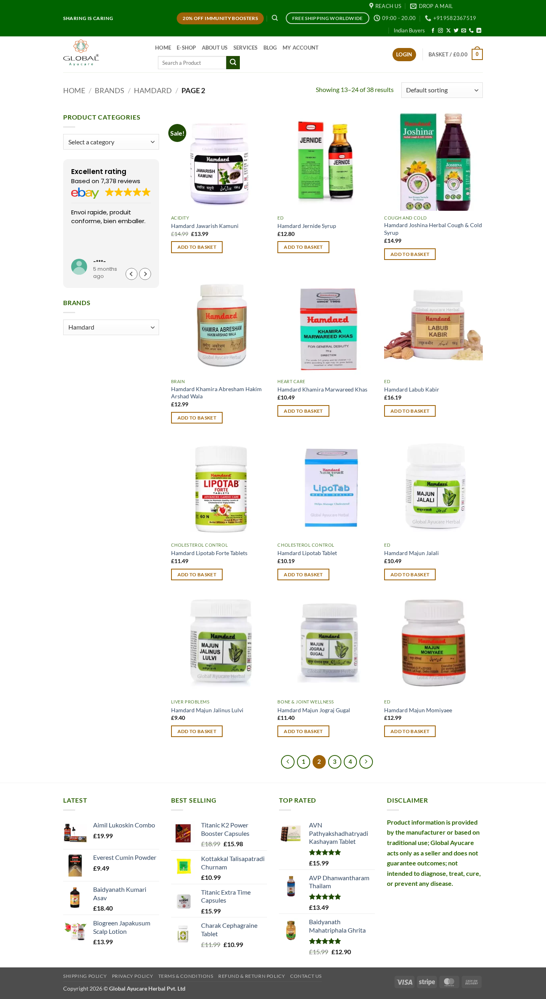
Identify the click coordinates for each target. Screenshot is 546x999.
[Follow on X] (448, 31)
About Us (215, 47)
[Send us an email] (463, 31)
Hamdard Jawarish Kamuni (205, 225)
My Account (301, 47)
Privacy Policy (132, 976)
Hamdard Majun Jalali (411, 552)
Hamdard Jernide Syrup (306, 225)
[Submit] (233, 63)
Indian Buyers (409, 30)
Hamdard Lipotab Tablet (307, 552)
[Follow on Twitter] (456, 31)
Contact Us (306, 976)
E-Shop (186, 47)
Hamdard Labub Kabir (411, 389)
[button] (404, 54)
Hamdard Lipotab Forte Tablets (209, 552)
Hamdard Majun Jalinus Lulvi (207, 710)
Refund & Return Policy (251, 976)
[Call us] (471, 31)
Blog (270, 47)
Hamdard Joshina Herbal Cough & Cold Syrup (433, 229)
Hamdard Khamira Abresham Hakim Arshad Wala (216, 393)
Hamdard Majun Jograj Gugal (313, 710)
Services (245, 47)
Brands (109, 90)
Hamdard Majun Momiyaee (418, 710)
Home (163, 47)
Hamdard (153, 90)
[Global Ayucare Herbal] (103, 54)
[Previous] (288, 762)
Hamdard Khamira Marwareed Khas (322, 389)
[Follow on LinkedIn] (478, 31)
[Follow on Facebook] (432, 31)
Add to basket (197, 247)
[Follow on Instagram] (440, 31)
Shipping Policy (85, 976)
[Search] (275, 18)
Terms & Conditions (185, 976)
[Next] (366, 762)
